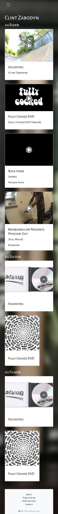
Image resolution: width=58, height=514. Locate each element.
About (29, 494)
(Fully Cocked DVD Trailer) (24, 122)
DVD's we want (29, 501)
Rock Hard (16, 171)
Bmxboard (14, 245)
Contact (29, 504)
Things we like (29, 498)
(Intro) (12, 176)
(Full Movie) (15, 239)
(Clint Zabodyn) (18, 72)
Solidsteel (16, 67)
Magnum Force (16, 182)
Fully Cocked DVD (21, 116)
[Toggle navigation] (8, 4)
